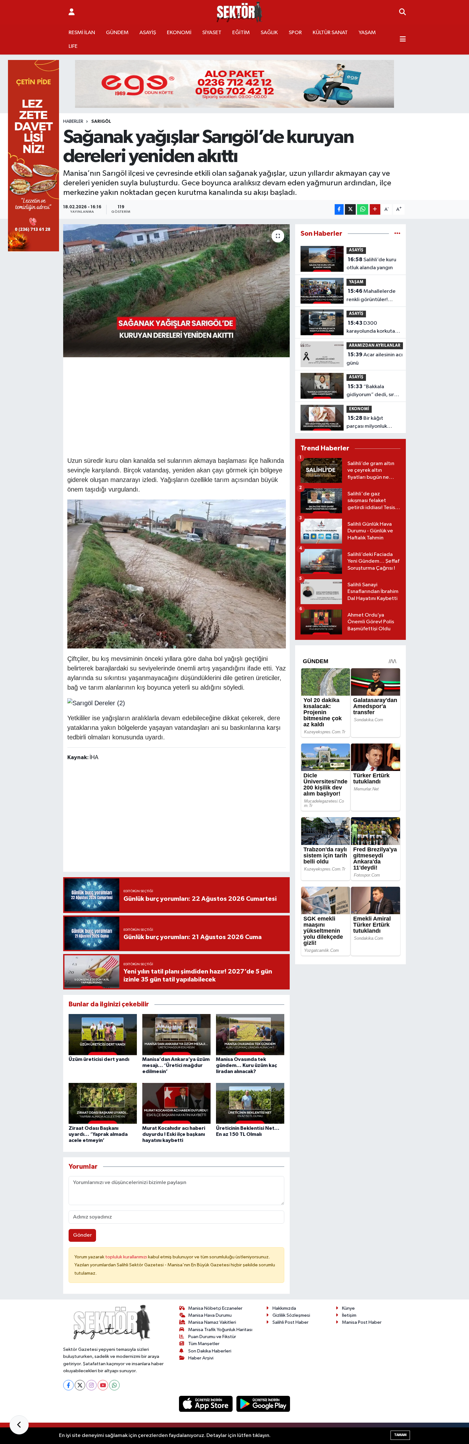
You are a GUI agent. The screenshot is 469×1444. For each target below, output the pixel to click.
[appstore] (206, 1403)
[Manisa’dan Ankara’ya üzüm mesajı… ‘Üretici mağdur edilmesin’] (176, 1034)
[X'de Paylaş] (350, 209)
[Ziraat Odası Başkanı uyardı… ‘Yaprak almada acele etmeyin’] (103, 1103)
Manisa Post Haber (362, 1322)
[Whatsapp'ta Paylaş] (362, 209)
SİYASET (211, 32)
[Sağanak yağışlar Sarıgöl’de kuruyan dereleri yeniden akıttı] (176, 290)
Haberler (73, 121)
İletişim (349, 1315)
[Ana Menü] (403, 39)
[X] (80, 1385)
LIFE (73, 46)
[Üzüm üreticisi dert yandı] (103, 1034)
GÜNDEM (117, 32)
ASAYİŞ (147, 32)
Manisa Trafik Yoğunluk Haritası (220, 1329)
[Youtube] (103, 1385)
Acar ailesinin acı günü (374, 359)
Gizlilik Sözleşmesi (291, 1315)
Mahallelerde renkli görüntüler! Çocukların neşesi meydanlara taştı (371, 296)
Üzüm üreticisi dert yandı (99, 1059)
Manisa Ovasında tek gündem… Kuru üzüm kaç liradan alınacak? (246, 1065)
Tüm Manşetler (204, 1343)
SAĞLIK (269, 32)
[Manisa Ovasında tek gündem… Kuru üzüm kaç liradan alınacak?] (250, 1034)
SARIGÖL (101, 121)
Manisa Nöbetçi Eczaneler (215, 1308)
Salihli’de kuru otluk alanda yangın (371, 264)
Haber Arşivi (200, 1358)
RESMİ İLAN (82, 32)
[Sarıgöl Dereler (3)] (176, 573)
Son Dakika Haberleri (209, 1351)
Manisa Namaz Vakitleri (212, 1322)
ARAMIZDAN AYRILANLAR (374, 346)
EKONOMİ (179, 32)
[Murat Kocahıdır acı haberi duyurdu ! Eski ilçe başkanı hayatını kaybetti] (176, 1103)
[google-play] (263, 1403)
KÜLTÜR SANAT (330, 32)
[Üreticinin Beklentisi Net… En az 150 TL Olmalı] (250, 1103)
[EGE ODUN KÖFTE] (234, 83)
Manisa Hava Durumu (210, 1315)
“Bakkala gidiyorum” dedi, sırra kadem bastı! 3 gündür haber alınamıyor (373, 391)
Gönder (82, 1235)
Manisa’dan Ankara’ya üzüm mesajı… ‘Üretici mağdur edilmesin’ (176, 1065)
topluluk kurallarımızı (126, 1257)
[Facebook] (68, 1385)
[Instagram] (91, 1385)
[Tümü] (397, 233)
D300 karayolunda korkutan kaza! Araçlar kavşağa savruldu (372, 328)
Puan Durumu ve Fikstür (212, 1336)
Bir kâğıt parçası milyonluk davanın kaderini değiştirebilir (366, 423)
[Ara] (402, 12)
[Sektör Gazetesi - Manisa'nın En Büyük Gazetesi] (240, 12)
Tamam (400, 1435)
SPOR (295, 32)
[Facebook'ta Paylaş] (339, 209)
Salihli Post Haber (290, 1322)
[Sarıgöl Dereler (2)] (96, 702)
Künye (348, 1308)
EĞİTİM (241, 32)
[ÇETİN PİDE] (33, 155)
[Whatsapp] (114, 1385)
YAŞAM (367, 32)
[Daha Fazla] (375, 209)
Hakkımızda (284, 1308)
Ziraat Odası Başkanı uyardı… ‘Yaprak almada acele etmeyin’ (98, 1134)
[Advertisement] (183, 405)
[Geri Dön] (19, 1424)
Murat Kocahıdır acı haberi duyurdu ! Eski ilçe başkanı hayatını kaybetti (173, 1134)
